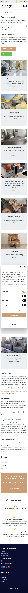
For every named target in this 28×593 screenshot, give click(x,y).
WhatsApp (7, 54)
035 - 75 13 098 (7, 559)
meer (12, 393)
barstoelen (3, 393)
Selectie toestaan (14, 320)
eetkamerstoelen (23, 391)
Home (2, 12)
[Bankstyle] (7, 6)
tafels (7, 393)
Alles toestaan (14, 315)
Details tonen (20, 310)
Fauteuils (3, 468)
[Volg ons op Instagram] (6, 567)
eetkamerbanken (14, 391)
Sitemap (3, 581)
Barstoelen (3, 465)
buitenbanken (7, 391)
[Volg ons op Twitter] (4, 567)
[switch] (24, 296)
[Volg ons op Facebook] (2, 567)
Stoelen (6, 12)
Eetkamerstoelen (5, 462)
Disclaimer (3, 577)
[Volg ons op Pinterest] (9, 567)
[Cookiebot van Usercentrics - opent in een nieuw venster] (20, 267)
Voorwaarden (4, 579)
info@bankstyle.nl (8, 563)
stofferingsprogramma (16, 405)
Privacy (2, 575)
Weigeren (14, 324)
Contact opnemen (7, 48)
